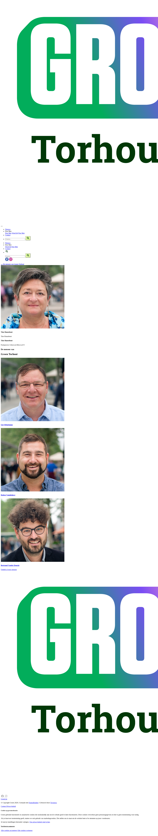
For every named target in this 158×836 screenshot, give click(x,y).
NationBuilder (33, 803)
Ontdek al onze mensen (9, 569)
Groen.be (4, 799)
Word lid (15, 233)
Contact (7, 235)
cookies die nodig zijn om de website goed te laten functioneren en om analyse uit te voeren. (47, 833)
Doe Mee (8, 233)
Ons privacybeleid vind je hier (39, 822)
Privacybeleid (11, 806)
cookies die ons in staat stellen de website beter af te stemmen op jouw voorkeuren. (38, 835)
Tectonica (53, 803)
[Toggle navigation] (2, 226)
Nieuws (7, 229)
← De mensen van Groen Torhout (12, 264)
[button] (6, 252)
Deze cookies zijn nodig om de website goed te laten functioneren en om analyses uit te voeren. (44, 831)
